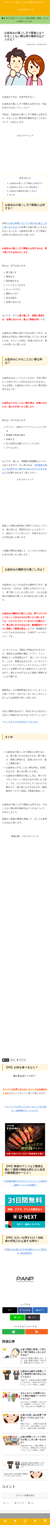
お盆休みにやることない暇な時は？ (24, 187)
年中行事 (22, 1060)
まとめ (12, 195)
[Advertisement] (25, 154)
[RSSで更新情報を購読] (36, 1331)
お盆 (6, 1060)
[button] (32, 1317)
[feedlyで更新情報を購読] (13, 1331)
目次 (21, 178)
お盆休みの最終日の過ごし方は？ (23, 191)
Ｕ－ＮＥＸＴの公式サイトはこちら (21, 722)
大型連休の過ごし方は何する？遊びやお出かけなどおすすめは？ (24, 469)
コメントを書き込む (25, 1495)
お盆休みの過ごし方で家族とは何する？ (26, 183)
